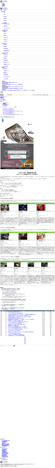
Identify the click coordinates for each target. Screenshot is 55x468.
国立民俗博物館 (4, 452)
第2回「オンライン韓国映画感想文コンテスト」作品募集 (17, 326)
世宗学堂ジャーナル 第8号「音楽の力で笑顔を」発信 (16, 324)
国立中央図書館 (4, 450)
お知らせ (5, 44)
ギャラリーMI (6, 37)
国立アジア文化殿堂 (5, 456)
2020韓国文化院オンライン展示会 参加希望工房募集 (16, 335)
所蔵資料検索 (6, 48)
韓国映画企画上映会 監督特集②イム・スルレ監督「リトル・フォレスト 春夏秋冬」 (21, 319)
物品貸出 (5, 35)
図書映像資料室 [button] (4, 43)
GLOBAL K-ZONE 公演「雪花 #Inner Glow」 (9, 113)
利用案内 (5, 20)
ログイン (3, 6)
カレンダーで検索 (5, 84)
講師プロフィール (6, 62)
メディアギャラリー (7, 76)
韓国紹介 (3, 3)
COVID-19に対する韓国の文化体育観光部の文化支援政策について (18, 321)
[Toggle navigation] (8, 9)
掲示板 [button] (3, 67)
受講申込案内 (6, 60)
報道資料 (5, 72)
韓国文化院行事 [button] (4, 23)
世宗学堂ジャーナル (7, 64)
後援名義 (5, 31)
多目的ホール (6, 39)
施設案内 (5, 18)
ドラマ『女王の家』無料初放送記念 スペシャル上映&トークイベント (13, 114)
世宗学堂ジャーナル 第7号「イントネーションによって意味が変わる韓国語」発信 (21, 331)
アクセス (5, 22)
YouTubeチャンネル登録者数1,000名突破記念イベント (16, 334)
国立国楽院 (4, 451)
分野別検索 (9, 84)
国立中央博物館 (4, 449)
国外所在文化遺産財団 (5, 444)
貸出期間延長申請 (6, 50)
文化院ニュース (6, 70)
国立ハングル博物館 (5, 453)
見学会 (5, 33)
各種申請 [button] (3, 30)
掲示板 (3, 4)
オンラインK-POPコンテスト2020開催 (14, 330)
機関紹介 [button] (3, 11)
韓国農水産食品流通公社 (6, 445)
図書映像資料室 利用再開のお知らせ (14, 325)
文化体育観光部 (4, 441)
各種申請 (4, 85)
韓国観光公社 (4, 443)
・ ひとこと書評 (4, 105)
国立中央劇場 (4, 454)
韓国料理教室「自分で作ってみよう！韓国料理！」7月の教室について (19, 315)
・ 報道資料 (4, 103)
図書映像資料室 (5, 87)
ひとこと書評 (6, 52)
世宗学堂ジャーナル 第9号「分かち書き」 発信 (15, 320)
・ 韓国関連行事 (4, 104)
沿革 (4, 14)
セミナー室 (5, 41)
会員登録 (3, 5)
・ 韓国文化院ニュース (5, 102)
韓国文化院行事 (5, 83)
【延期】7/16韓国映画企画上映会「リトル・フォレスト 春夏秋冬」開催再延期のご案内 (21, 314)
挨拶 (4, 12)
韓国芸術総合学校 (5, 448)
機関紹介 (4, 81)
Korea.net (3, 442)
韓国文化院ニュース (3, 96)
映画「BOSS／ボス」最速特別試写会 (8, 108)
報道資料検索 (20, 84)
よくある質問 (6, 66)
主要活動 (5, 16)
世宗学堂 (4, 89)
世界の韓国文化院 (5, 459)
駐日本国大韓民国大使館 (6, 440)
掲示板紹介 (5, 68)
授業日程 (11, 90)
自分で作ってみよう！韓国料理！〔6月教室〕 (15, 329)
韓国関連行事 (6, 74)
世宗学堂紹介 (4, 90)
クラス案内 (8, 90)
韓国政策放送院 (4, 455)
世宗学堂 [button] (3, 53)
